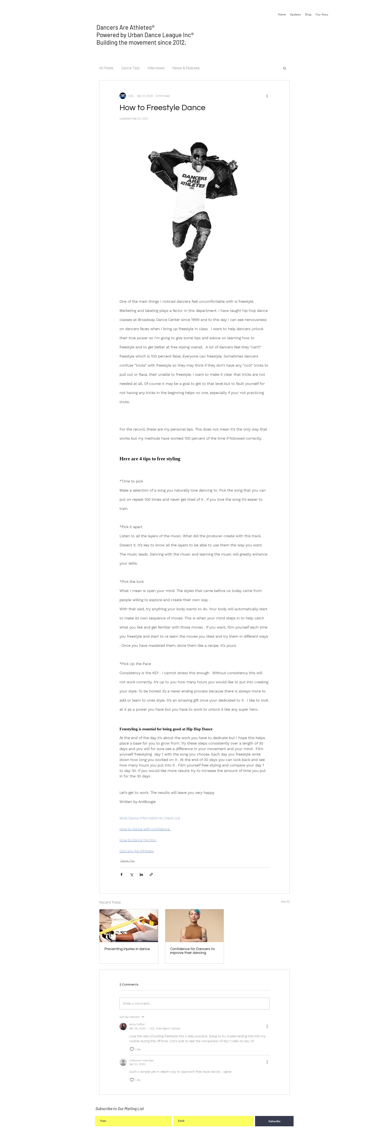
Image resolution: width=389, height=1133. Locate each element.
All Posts (106, 68)
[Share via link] (151, 874)
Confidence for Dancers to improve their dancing (192, 951)
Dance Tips (130, 68)
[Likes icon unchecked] (132, 1049)
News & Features (186, 68)
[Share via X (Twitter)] (131, 874)
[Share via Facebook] (121, 874)
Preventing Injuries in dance (127, 949)
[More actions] (267, 95)
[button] (284, 68)
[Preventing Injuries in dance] (128, 925)
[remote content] (194, 459)
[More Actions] (267, 1026)
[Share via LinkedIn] (141, 874)
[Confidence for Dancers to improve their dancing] (194, 925)
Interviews (156, 68)
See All (285, 901)
